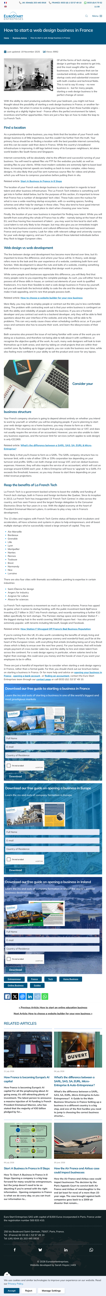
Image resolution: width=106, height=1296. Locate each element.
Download (15, 776)
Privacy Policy (15, 1283)
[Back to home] (13, 16)
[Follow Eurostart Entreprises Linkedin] (66, 1249)
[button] (86, 16)
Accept (12, 1290)
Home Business (70, 979)
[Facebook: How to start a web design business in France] (7, 996)
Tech (50, 979)
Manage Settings (51, 1290)
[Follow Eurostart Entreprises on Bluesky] (40, 1249)
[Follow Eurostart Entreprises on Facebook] (15, 1249)
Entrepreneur (14, 979)
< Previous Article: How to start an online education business (53, 1007)
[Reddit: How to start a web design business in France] (37, 996)
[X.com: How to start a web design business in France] (15, 996)
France (34, 979)
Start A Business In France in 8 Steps (41, 181)
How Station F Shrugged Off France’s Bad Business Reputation (56, 628)
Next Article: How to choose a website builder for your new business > (53, 1013)
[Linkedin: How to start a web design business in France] (29, 996)
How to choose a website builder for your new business (52, 297)
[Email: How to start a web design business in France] (22, 996)
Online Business (16, 985)
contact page (43, 679)
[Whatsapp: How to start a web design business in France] (44, 996)
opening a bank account (26, 675)
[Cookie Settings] (8, 1275)
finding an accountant (57, 675)
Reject (28, 1290)
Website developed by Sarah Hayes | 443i (53, 1265)
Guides (37, 985)
